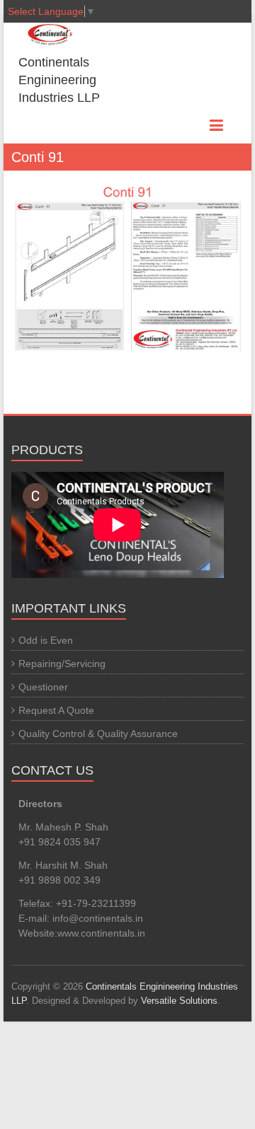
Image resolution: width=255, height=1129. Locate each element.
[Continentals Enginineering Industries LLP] (39, 35)
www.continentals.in (101, 933)
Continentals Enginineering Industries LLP (59, 80)
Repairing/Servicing (62, 663)
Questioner (43, 687)
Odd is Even (45, 640)
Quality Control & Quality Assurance (98, 733)
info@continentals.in (97, 918)
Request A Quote (56, 710)
